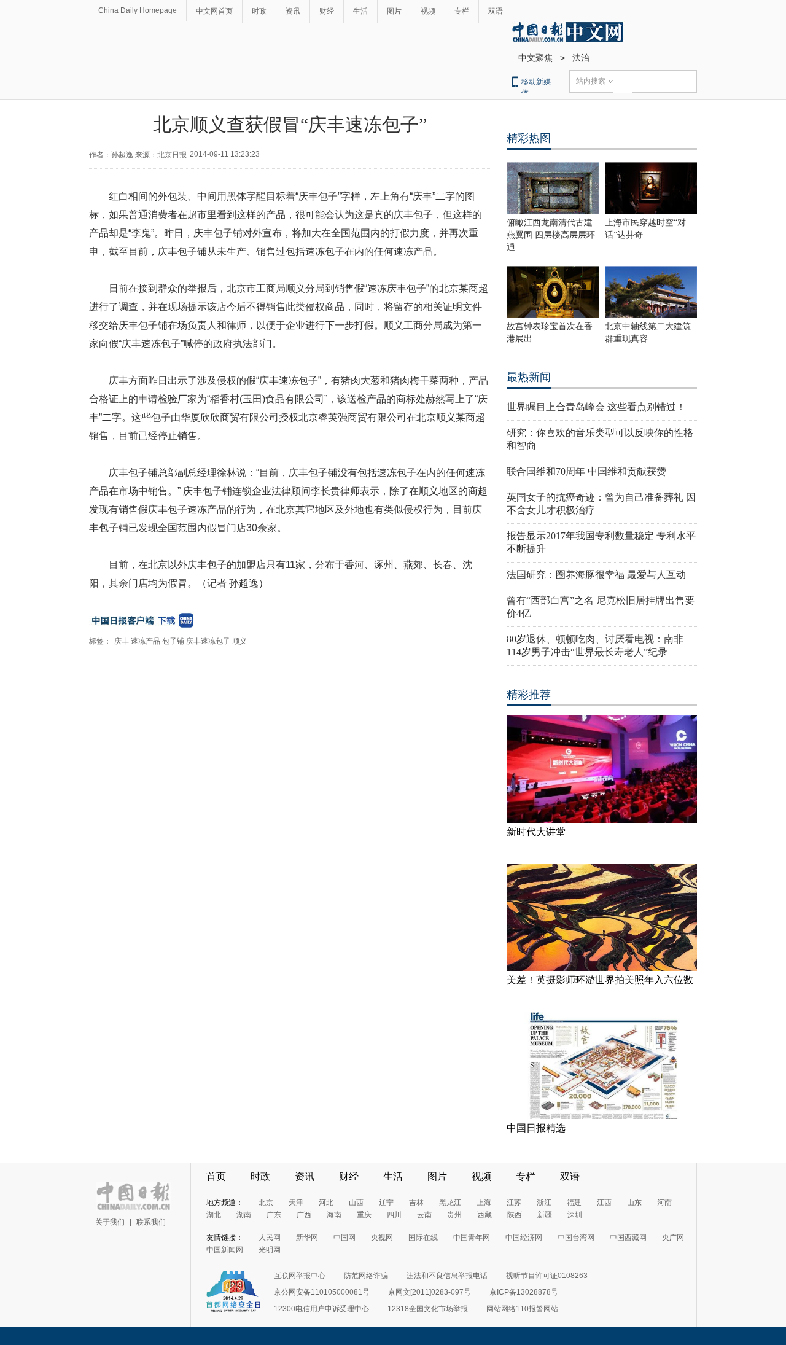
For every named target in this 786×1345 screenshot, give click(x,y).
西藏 (484, 1214)
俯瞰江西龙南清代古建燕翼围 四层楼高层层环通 (551, 235)
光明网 (270, 1250)
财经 (326, 11)
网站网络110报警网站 (522, 1308)
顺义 (239, 641)
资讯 (293, 11)
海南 (334, 1214)
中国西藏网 (628, 1237)
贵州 (454, 1214)
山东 (634, 1202)
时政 (259, 11)
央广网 (673, 1237)
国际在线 (423, 1237)
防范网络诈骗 (366, 1275)
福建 (574, 1202)
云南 (424, 1214)
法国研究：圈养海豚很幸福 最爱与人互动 (596, 574)
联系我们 (151, 1222)
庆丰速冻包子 (208, 641)
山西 (356, 1202)
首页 (216, 1176)
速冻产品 (145, 641)
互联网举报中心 (299, 1275)
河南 (664, 1202)
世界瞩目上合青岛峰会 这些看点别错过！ (596, 407)
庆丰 (121, 641)
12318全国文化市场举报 (427, 1308)
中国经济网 (523, 1237)
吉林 (416, 1202)
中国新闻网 (224, 1250)
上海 (484, 1202)
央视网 (382, 1237)
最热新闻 (529, 377)
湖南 (243, 1214)
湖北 (213, 1214)
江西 (604, 1202)
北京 (266, 1202)
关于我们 (110, 1222)
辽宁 (386, 1202)
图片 (394, 11)
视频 (428, 11)
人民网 (270, 1237)
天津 (296, 1202)
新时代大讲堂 (536, 832)
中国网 (344, 1237)
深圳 (574, 1214)
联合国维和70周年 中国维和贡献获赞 (586, 471)
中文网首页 (214, 11)
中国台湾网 (576, 1237)
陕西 (514, 1214)
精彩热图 (529, 138)
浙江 (544, 1202)
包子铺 (173, 641)
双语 (495, 11)
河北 (326, 1202)
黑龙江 (450, 1202)
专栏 (461, 11)
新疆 (544, 1214)
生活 (360, 11)
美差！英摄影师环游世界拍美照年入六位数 (600, 980)
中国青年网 (471, 1237)
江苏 (514, 1202)
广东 (274, 1214)
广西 (304, 1214)
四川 (394, 1214)
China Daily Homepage (137, 10)
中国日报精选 (536, 1128)
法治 (581, 58)
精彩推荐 (529, 694)
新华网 (307, 1237)
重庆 (364, 1214)
